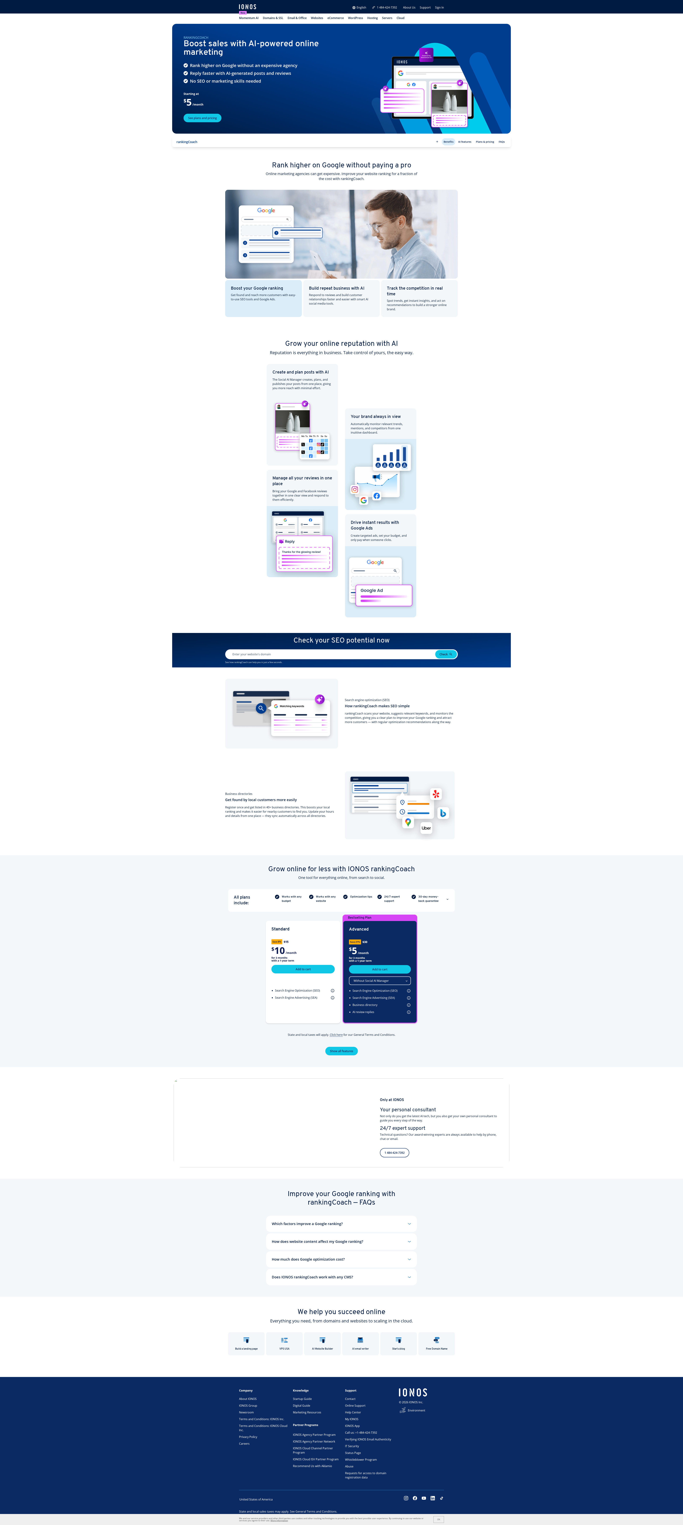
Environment (416, 1410)
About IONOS (248, 1399)
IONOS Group (248, 1406)
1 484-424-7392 (387, 7)
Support (425, 7)
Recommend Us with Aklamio (312, 1466)
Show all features (341, 1051)
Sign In (439, 7)
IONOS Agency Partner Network (314, 1441)
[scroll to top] (437, 142)
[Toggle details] (447, 899)
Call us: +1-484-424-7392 (361, 1433)
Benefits (449, 141)
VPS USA (284, 1349)
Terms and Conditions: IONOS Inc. (261, 1419)
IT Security (352, 1446)
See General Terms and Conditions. (313, 1511)
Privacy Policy (248, 1437)
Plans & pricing (485, 141)
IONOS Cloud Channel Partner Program (313, 1450)
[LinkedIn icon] (432, 1499)
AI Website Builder (322, 1349)
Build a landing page (246, 1349)
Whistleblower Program (361, 1460)
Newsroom (246, 1412)
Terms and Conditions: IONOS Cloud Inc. (263, 1428)
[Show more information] (332, 990)
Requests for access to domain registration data (365, 1475)
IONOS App (352, 1426)
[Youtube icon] (424, 1499)
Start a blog (398, 1349)
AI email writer (360, 1349)
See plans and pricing (202, 118)
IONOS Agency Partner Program (314, 1435)
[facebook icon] (415, 1499)
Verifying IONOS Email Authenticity (368, 1439)
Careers (244, 1444)
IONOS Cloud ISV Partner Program (316, 1459)
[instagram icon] (406, 1499)
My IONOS (351, 1419)
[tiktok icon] (441, 1499)
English (361, 7)
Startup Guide (302, 1399)
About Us (409, 7)
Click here (336, 1035)
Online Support (355, 1406)
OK (438, 1519)
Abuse (349, 1466)
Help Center (353, 1412)
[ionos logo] (247, 7)
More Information (279, 1520)
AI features (464, 141)
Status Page (353, 1453)
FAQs (502, 141)
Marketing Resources (307, 1412)
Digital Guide (301, 1406)
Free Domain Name (437, 1349)
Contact (350, 1399)
